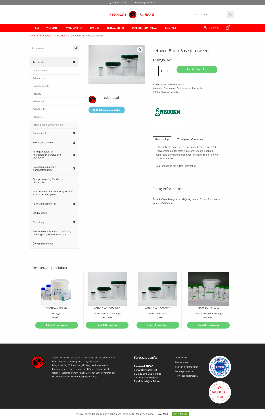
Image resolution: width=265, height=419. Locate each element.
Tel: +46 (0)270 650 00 (146, 377)
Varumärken (74, 27)
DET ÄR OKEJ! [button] (180, 414)
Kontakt (170, 27)
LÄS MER (163, 413)
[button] (140, 50)
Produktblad (110, 98)
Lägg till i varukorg (197, 69)
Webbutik (52, 27)
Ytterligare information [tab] (190, 139)
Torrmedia (197, 88)
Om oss (95, 27)
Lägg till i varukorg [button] (56, 325)
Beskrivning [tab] (162, 139)
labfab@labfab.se (150, 381)
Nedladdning (115, 27)
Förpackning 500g (170, 92)
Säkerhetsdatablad (144, 27)
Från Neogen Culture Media (52, 35)
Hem (36, 27)
